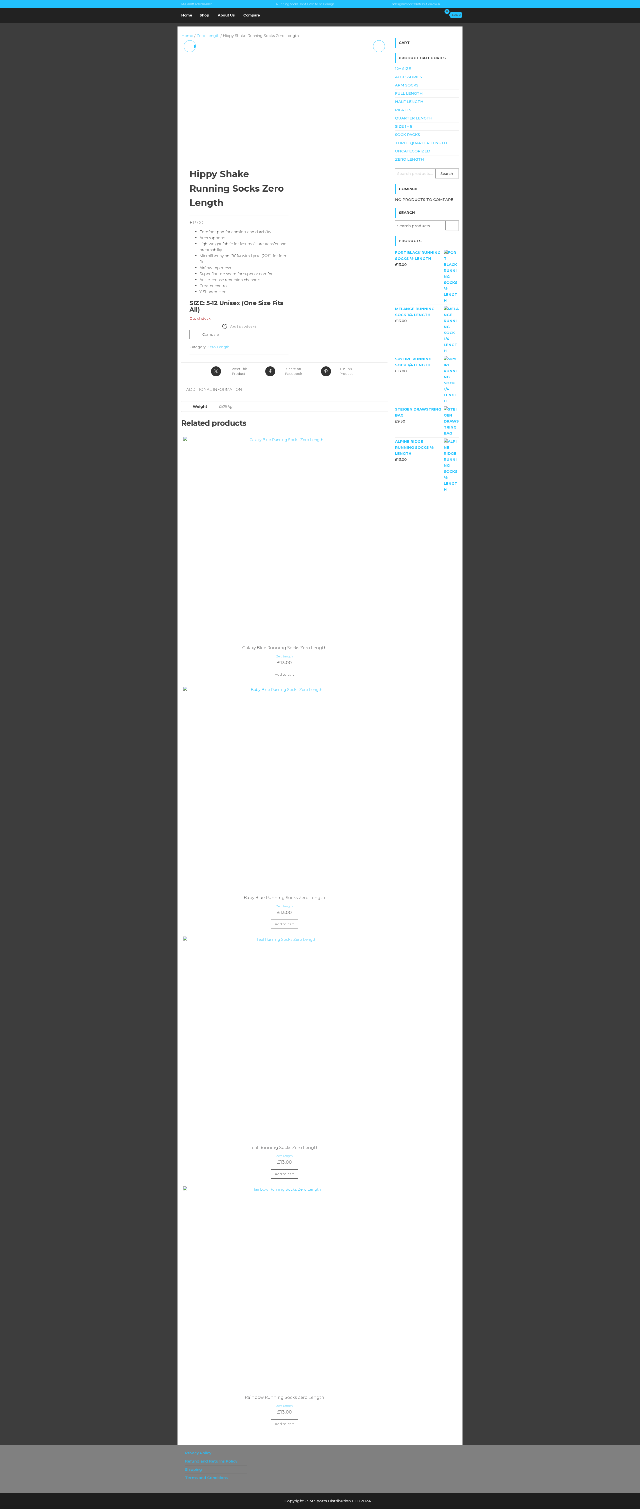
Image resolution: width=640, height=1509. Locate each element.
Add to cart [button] (284, 674)
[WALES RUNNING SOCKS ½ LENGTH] (379, 46)
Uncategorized (412, 151)
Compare (251, 15)
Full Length (409, 93)
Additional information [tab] (214, 389)
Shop (204, 15)
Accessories (408, 76)
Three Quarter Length (421, 142)
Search (446, 173)
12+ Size (403, 68)
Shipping (193, 1469)
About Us (226, 15)
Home (186, 15)
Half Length (409, 101)
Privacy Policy (198, 1453)
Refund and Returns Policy (211, 1461)
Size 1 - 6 (403, 126)
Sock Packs (407, 134)
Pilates (403, 109)
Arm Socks (406, 85)
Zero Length (208, 35)
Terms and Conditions (206, 1477)
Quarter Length (413, 118)
